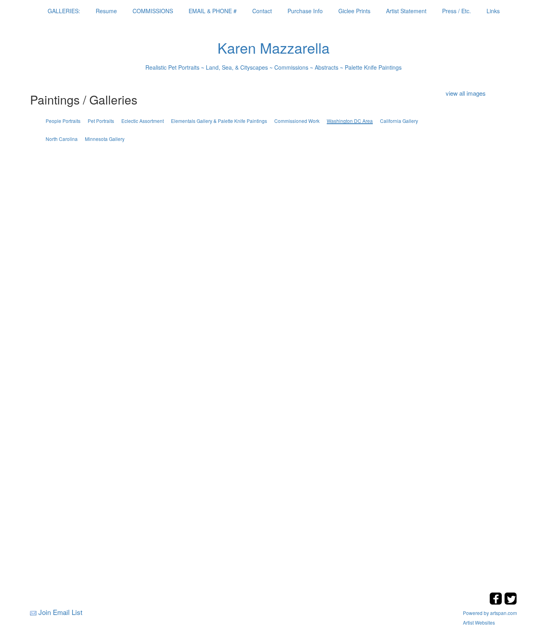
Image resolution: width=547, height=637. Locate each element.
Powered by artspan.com (490, 612)
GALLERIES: (64, 11)
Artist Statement (406, 11)
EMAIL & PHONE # (213, 11)
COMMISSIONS (153, 11)
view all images (466, 93)
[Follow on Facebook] (496, 602)
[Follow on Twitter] (510, 602)
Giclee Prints (354, 11)
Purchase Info (305, 11)
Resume (106, 11)
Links (493, 11)
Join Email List (60, 612)
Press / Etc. (456, 11)
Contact (262, 11)
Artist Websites (479, 622)
